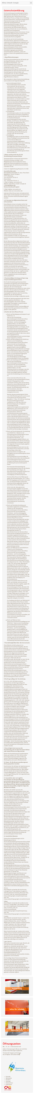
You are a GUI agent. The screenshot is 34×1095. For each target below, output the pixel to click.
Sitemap (8, 1081)
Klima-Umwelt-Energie (10, 3)
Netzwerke (9, 1078)
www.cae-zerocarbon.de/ (15, 191)
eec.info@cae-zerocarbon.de (11, 1054)
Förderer (8, 1079)
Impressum (9, 1084)
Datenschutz (9, 1083)
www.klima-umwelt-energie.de (17, 183)
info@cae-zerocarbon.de (15, 182)
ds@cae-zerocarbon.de (14, 189)
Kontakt (8, 1076)
